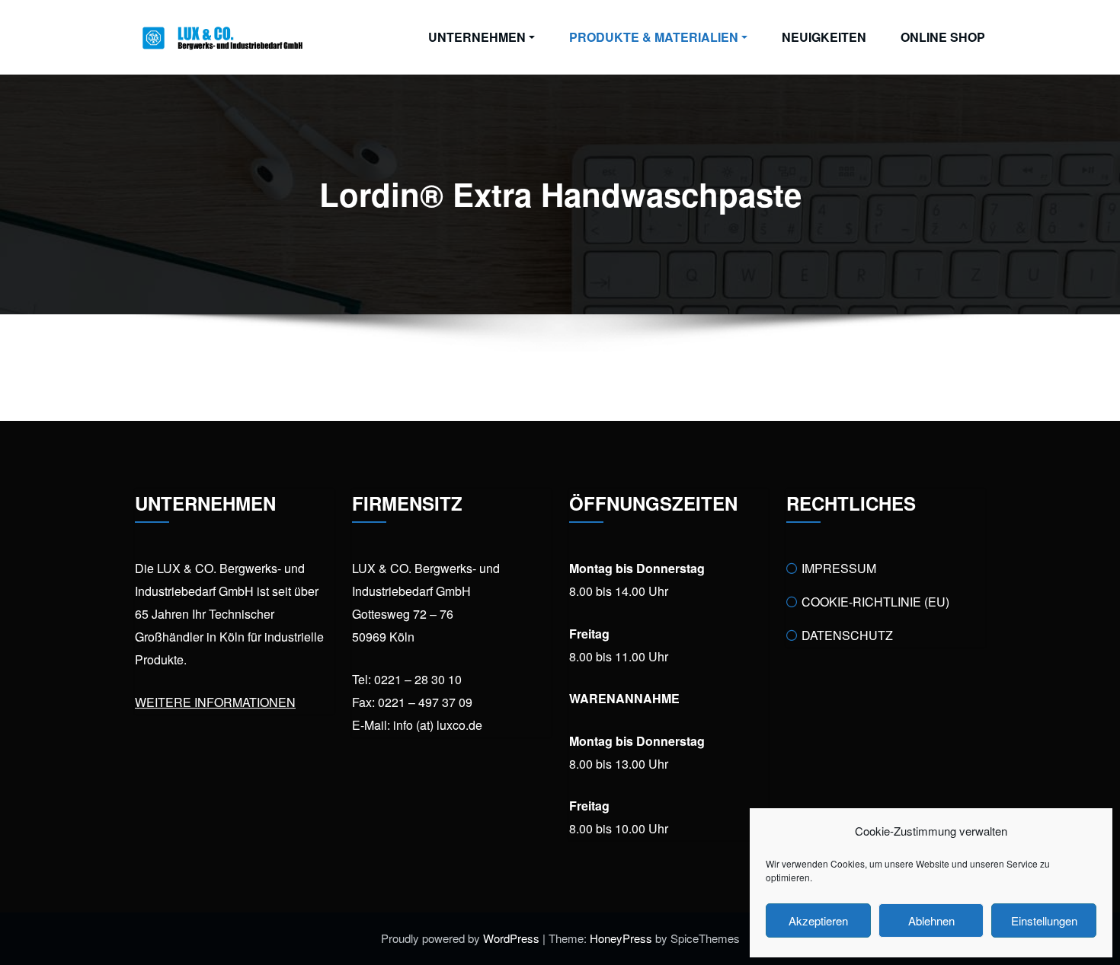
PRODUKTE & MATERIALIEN (653, 37)
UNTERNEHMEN (477, 37)
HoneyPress (621, 938)
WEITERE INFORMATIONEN (215, 702)
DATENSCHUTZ (847, 635)
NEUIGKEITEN (824, 37)
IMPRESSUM (839, 568)
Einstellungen (1044, 920)
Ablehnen (931, 920)
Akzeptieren (818, 920)
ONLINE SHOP (943, 37)
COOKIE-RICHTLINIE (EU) (875, 601)
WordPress (511, 938)
